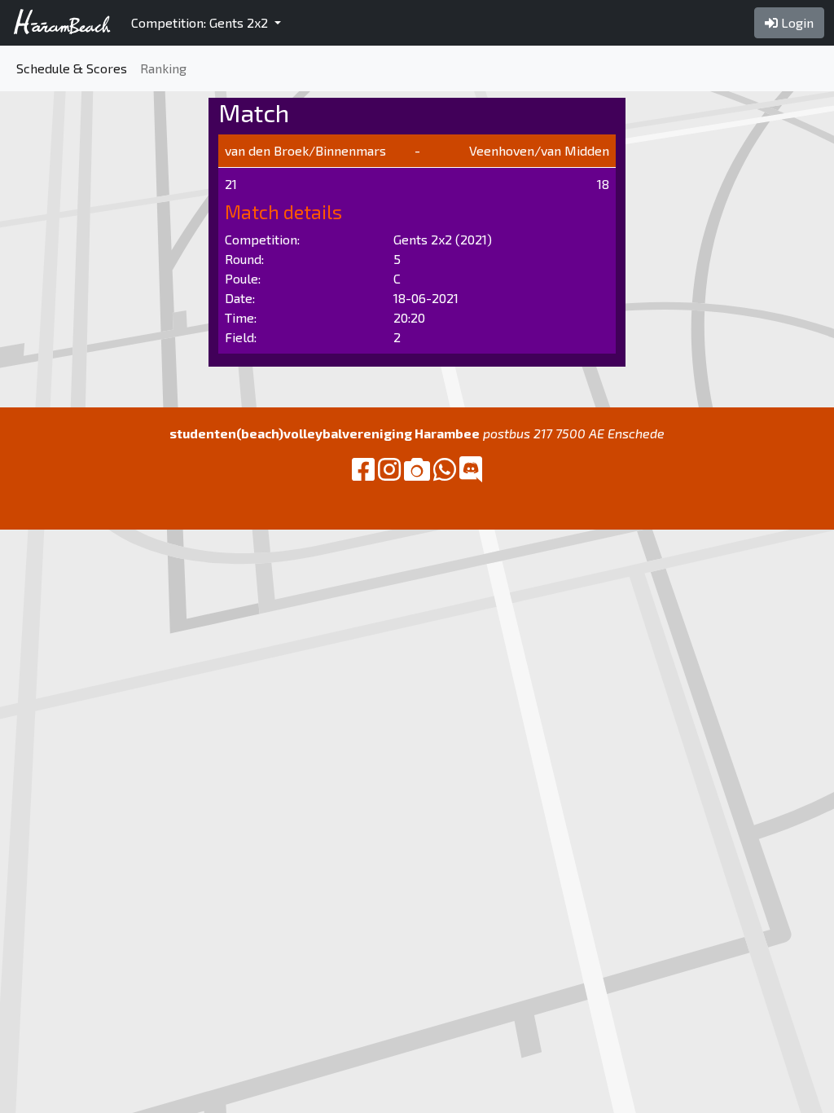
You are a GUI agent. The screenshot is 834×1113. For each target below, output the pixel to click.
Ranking (163, 68)
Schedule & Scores (71, 68)
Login (796, 22)
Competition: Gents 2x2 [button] (201, 22)
